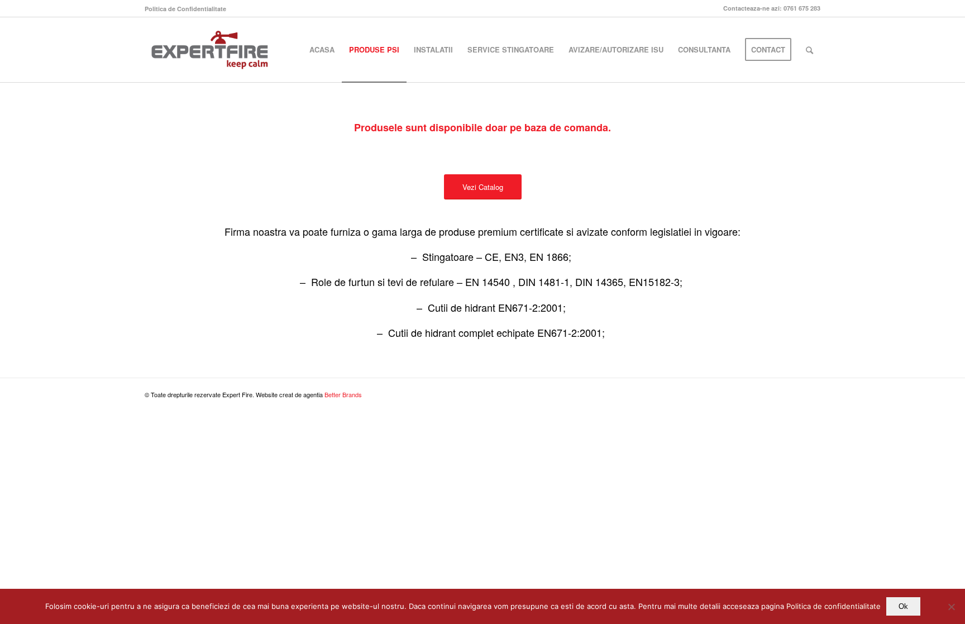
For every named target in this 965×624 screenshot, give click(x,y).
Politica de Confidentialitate (185, 8)
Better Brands (343, 394)
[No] (951, 606)
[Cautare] (809, 49)
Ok (903, 606)
